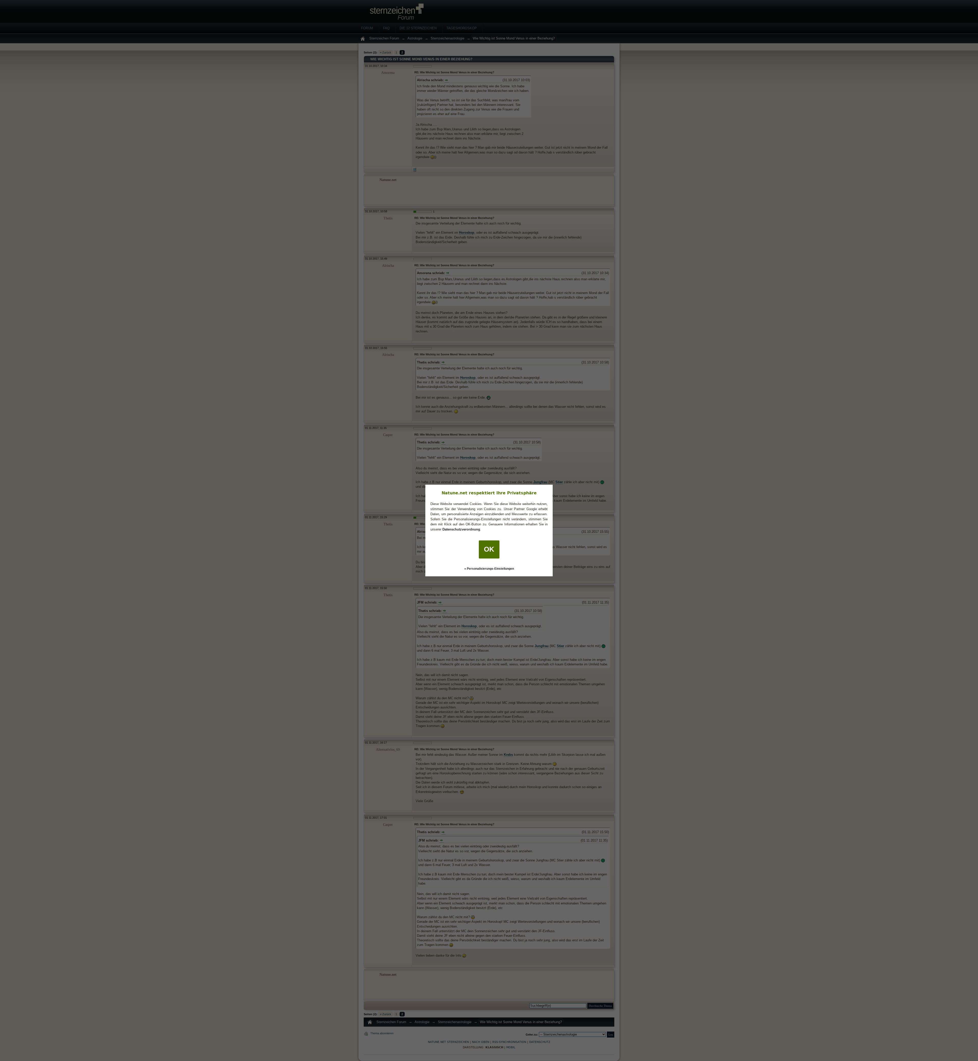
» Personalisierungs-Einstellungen (489, 568)
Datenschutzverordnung (461, 529)
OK (489, 549)
